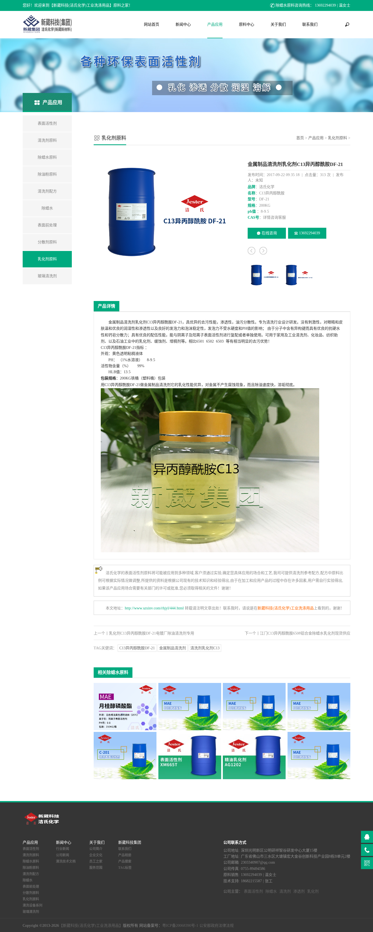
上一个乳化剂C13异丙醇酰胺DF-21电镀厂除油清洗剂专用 (144, 633)
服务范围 (95, 868)
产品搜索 (124, 861)
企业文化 (95, 855)
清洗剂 (129, 322)
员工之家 (95, 861)
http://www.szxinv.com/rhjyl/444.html (154, 608)
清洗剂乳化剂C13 (205, 648)
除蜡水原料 (31, 861)
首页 (300, 138)
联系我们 (310, 24)
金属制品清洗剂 (172, 648)
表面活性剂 (31, 849)
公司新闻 (62, 855)
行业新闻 (62, 849)
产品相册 (124, 855)
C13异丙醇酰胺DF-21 (137, 648)
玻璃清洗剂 (31, 912)
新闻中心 (183, 24)
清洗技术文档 (66, 861)
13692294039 (309, 233)
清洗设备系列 (32, 905)
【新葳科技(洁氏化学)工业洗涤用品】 (91, 926)
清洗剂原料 (31, 855)
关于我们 (278, 24)
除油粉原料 (31, 868)
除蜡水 (27, 880)
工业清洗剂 (297, 335)
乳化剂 (141, 322)
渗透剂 (299, 891)
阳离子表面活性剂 (208, 335)
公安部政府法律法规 (216, 926)
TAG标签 (125, 868)
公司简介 (95, 849)
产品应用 (215, 24)
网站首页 (151, 24)
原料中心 (246, 24)
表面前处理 (31, 887)
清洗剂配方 (31, 874)
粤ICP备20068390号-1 (180, 926)
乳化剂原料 (337, 138)
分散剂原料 (31, 893)
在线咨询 (269, 233)
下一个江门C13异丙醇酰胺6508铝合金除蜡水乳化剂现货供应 (297, 633)
